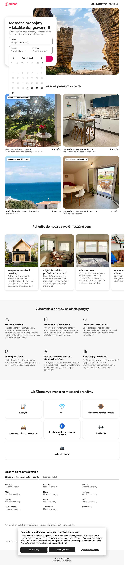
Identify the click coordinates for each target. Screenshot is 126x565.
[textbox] (20, 51)
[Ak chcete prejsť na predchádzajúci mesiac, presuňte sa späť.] (13, 58)
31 (13, 93)
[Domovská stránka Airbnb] (11, 4)
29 (37, 88)
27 (27, 88)
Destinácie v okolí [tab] (50, 477)
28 (32, 88)
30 (42, 88)
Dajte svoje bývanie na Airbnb (104, 4)
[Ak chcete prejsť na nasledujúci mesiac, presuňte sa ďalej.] (41, 58)
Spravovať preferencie (90, 550)
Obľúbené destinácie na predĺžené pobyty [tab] (22, 477)
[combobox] (31, 42)
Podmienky (67, 561)
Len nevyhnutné (62, 550)
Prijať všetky (34, 550)
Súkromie (56, 561)
